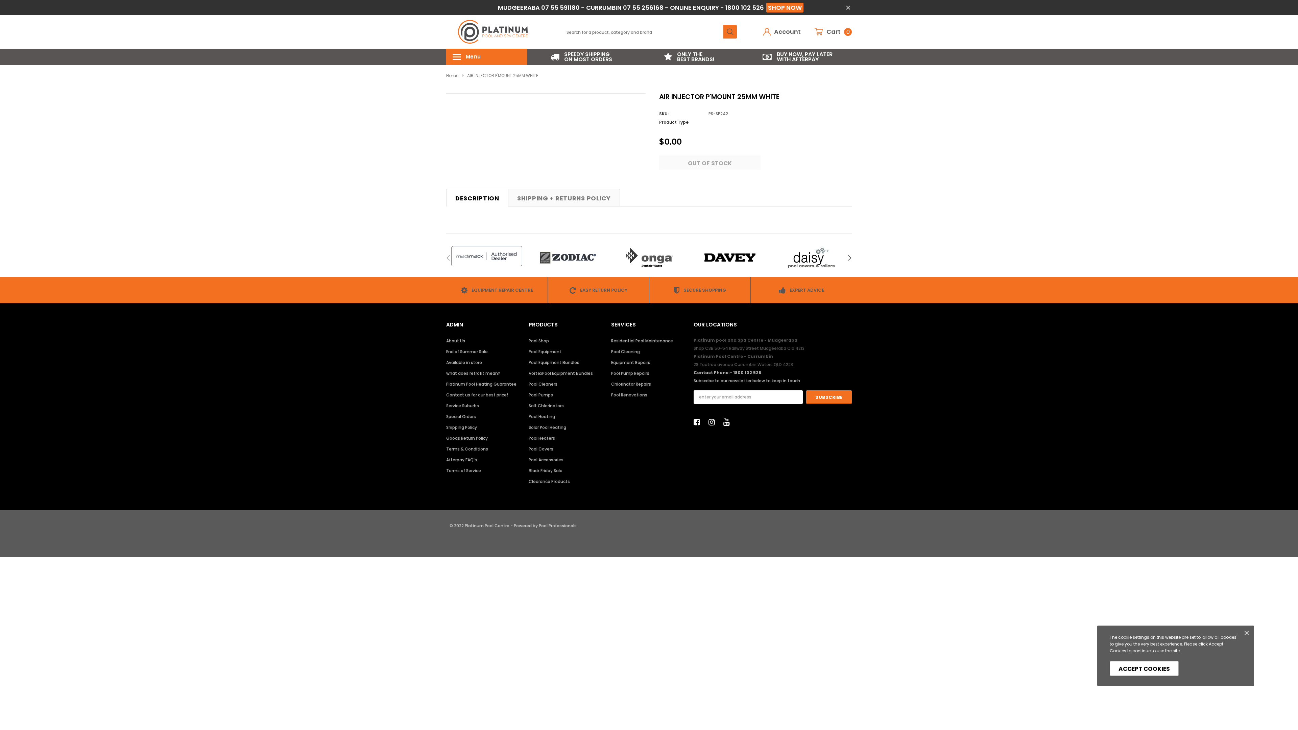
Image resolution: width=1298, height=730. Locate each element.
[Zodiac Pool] (568, 257)
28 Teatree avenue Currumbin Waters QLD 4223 (743, 364)
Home (452, 75)
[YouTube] (728, 422)
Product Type (674, 122)
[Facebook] (699, 422)
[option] (581, 57)
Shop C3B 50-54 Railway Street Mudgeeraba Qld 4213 (749, 348)
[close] (848, 7)
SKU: (664, 114)
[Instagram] (713, 422)
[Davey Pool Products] (730, 257)
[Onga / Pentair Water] (649, 257)
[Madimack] (487, 256)
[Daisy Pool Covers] (811, 257)
